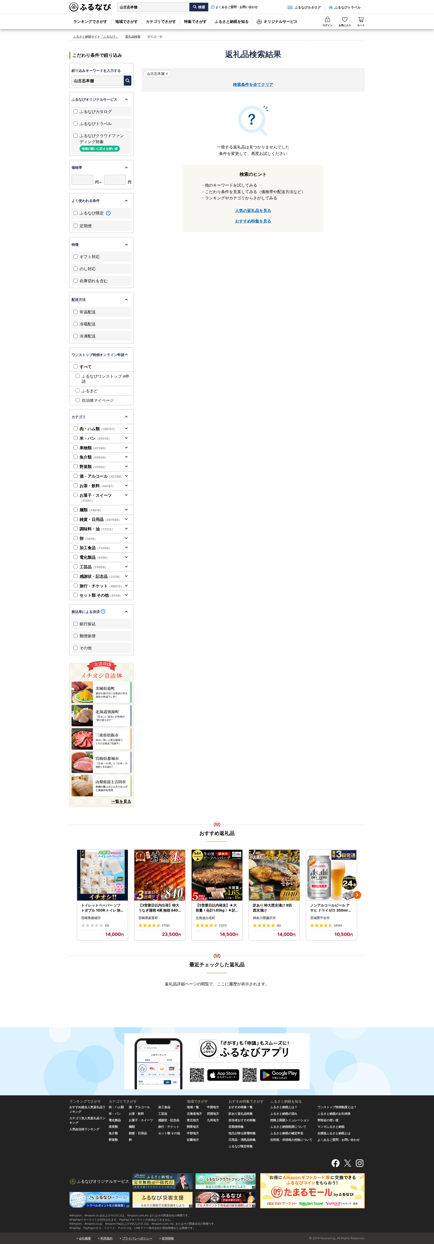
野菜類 (93, 466)
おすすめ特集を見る (253, 220)
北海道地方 (194, 1113)
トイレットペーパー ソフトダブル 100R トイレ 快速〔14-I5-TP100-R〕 (101, 908)
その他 (86, 647)
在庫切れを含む (94, 280)
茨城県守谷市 (320, 918)
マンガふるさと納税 (331, 1126)
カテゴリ (79, 417)
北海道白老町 (205, 918)
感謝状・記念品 (101, 576)
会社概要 (85, 1238)
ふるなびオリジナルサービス (94, 99)
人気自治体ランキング (84, 1129)
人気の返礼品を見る (253, 210)
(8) (279, 925)
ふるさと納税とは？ (283, 1107)
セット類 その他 (101, 595)
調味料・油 (97, 528)
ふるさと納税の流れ (283, 1113)
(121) (223, 925)
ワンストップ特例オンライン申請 (98, 355)
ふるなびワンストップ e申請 (105, 379)
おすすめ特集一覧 (241, 1107)
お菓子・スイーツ (96, 498)
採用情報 (168, 1238)
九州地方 (213, 1120)
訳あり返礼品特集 (241, 1113)
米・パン (95, 438)
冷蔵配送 (88, 323)
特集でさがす (195, 21)
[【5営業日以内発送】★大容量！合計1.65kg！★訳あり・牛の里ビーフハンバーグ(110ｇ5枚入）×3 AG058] (217, 875)
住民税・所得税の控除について (291, 1140)
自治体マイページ (98, 400)
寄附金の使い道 (328, 1120)
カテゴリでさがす (161, 21)
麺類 (91, 509)
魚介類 (94, 457)
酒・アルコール (102, 476)
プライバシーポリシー (137, 1238)
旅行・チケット (102, 585)
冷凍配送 (88, 335)
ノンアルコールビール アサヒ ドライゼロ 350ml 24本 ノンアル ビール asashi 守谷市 (331, 908)
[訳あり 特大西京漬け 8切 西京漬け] (274, 875)
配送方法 (79, 299)
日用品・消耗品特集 (242, 1140)
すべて (86, 366)
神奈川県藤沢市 (264, 918)
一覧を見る (121, 801)
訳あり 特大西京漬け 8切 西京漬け (272, 907)
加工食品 (96, 547)
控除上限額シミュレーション (289, 1120)
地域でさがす (126, 21)
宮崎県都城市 (91, 918)
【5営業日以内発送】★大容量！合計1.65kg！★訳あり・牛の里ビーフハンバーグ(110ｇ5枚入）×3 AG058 (217, 908)
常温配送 (88, 311)
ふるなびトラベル (348, 7)
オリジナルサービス (281, 21)
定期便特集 (236, 1126)
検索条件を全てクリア (253, 84)
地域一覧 (193, 1107)
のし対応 (88, 268)
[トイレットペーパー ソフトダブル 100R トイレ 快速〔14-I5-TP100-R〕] (102, 875)
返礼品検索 (132, 36)
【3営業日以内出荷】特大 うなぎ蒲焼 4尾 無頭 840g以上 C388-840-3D (159, 908)
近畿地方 (193, 1140)
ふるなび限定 (92, 212)
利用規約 (106, 1238)
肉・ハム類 (98, 428)
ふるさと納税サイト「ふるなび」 (95, 36)
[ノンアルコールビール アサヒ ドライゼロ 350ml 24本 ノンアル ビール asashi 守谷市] (331, 875)
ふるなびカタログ (308, 7)
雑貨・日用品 (101, 519)
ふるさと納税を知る (232, 21)
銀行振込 (88, 623)
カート (361, 25)
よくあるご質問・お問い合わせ (236, 7)
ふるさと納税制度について (288, 1126)
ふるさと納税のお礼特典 (334, 1113)
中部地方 (193, 1133)
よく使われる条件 (86, 200)
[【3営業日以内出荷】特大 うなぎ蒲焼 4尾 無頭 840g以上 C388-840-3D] (159, 875)
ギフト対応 (90, 256)
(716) (166, 925)
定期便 (86, 225)
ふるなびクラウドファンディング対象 (102, 141)
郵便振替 (88, 635)
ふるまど (90, 390)
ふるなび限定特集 (241, 1146)
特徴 (75, 244)
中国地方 (213, 1107)
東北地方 (193, 1120)
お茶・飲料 (97, 485)
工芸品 (94, 566)
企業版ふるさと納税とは (334, 1133)
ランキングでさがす (90, 21)
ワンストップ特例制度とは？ (337, 1107)
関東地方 (193, 1126)
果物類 (93, 447)
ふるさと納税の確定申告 (286, 1133)
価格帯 (77, 167)
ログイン (327, 25)
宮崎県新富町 (148, 918)
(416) (338, 925)
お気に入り (345, 25)
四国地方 (213, 1113)
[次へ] (357, 895)
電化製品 (94, 557)
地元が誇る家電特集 (242, 1133)
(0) (107, 925)
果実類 (113, 1126)
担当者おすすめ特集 (242, 1120)
